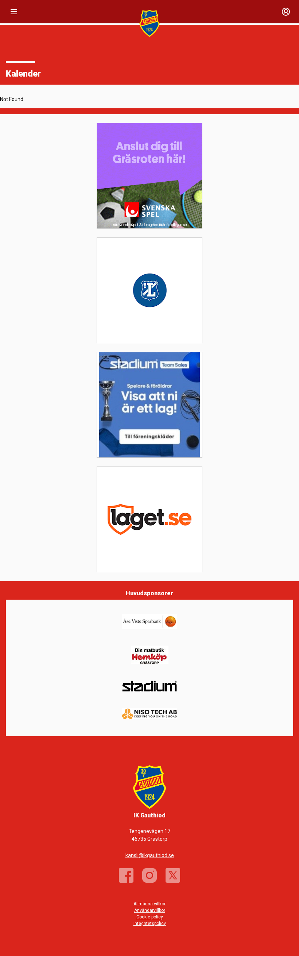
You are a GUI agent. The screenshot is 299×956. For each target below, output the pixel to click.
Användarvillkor (149, 910)
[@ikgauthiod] (149, 875)
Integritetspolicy (149, 923)
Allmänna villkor (149, 903)
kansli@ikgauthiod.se (149, 855)
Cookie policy (149, 917)
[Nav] (14, 12)
